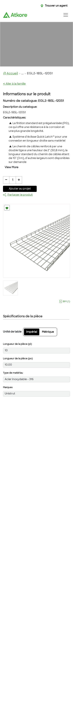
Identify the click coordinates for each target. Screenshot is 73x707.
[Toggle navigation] (65, 14)
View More (11, 167)
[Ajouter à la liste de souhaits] (7, 208)
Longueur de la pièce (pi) (17, 344)
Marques (8, 387)
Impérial (31, 332)
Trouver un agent (56, 5)
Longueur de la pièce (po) (18, 359)
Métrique (48, 332)
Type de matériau (13, 373)
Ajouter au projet (20, 188)
